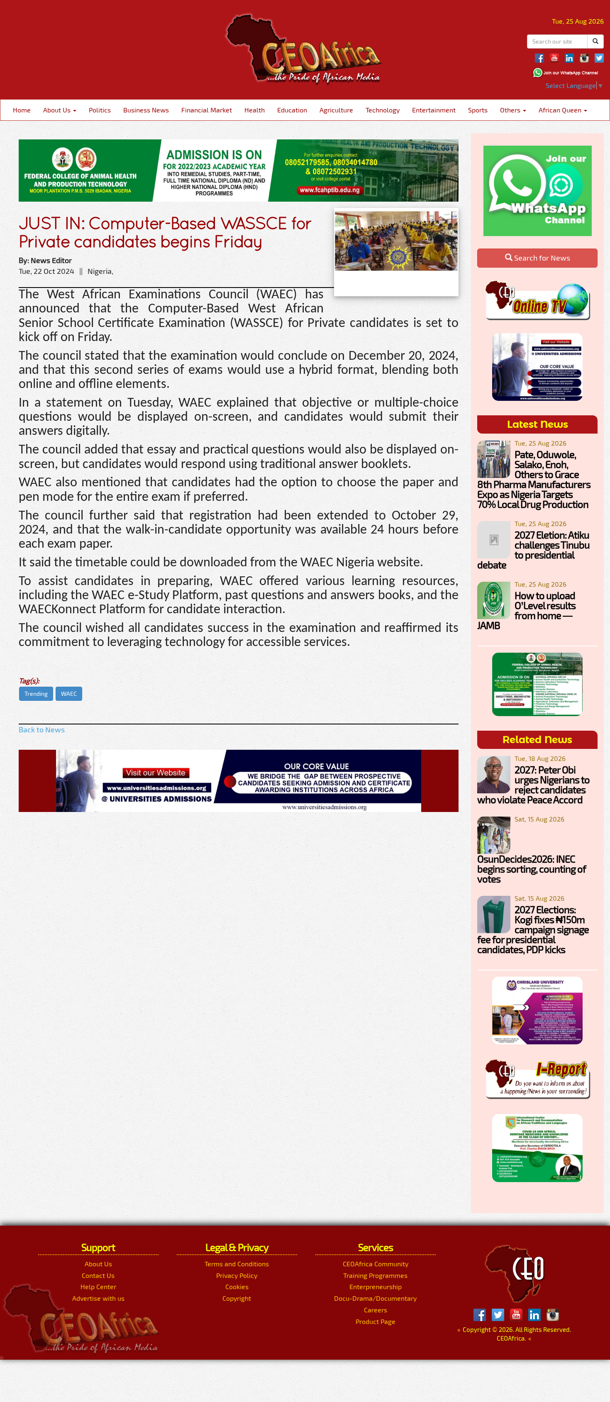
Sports (478, 110)
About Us (57, 110)
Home (22, 110)
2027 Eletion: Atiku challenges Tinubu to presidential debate (533, 550)
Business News (146, 110)
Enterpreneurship (375, 1286)
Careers (375, 1310)
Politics (100, 110)
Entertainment (434, 110)
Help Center (98, 1286)
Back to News (42, 729)
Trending (36, 693)
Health (254, 110)
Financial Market (206, 110)
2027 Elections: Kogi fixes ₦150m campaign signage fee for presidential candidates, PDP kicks (533, 929)
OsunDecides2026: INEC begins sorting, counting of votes (531, 869)
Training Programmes (375, 1275)
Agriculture (336, 110)
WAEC (69, 693)
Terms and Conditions (237, 1264)
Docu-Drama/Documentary (375, 1298)
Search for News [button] (541, 257)
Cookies (237, 1286)
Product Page (375, 1321)
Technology (383, 110)
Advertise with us (98, 1298)
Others (511, 110)
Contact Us (98, 1275)
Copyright (236, 1298)
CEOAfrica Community (375, 1264)
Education (292, 110)
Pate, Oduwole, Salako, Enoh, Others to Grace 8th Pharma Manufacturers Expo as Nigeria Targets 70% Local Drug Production (533, 479)
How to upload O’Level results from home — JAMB (526, 610)
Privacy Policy (236, 1275)
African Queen (561, 110)
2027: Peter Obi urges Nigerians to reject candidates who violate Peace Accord (533, 784)
